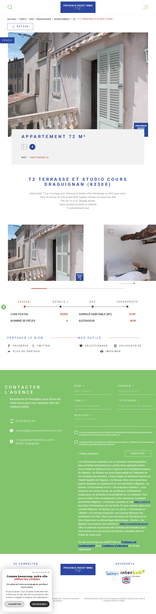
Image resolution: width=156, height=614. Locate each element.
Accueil (12, 19)
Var (31, 19)
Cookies (121, 601)
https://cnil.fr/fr (142, 501)
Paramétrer (14, 604)
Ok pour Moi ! (39, 604)
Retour (23, 26)
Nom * (79, 386)
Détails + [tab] (60, 301)
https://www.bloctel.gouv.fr (134, 523)
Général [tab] (25, 301)
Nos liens (139, 599)
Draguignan (44, 19)
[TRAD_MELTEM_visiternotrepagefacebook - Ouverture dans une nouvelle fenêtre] (3, 307)
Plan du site (104, 599)
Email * (80, 400)
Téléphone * (129, 400)
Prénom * (126, 386)
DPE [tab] (92, 301)
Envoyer (138, 453)
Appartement (62, 19)
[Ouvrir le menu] (146, 7)
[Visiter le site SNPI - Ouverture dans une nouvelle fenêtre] (126, 580)
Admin (130, 599)
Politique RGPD (109, 601)
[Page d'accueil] (78, 7)
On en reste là (39, 572)
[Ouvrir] (10, 7)
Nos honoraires (90, 599)
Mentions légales (118, 599)
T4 (74, 19)
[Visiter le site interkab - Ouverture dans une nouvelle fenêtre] (133, 573)
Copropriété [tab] (127, 301)
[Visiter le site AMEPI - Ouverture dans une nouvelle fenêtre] (112, 573)
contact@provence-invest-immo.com (39, 430)
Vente (23, 19)
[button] (133, 283)
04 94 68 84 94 (25, 421)
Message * (83, 415)
